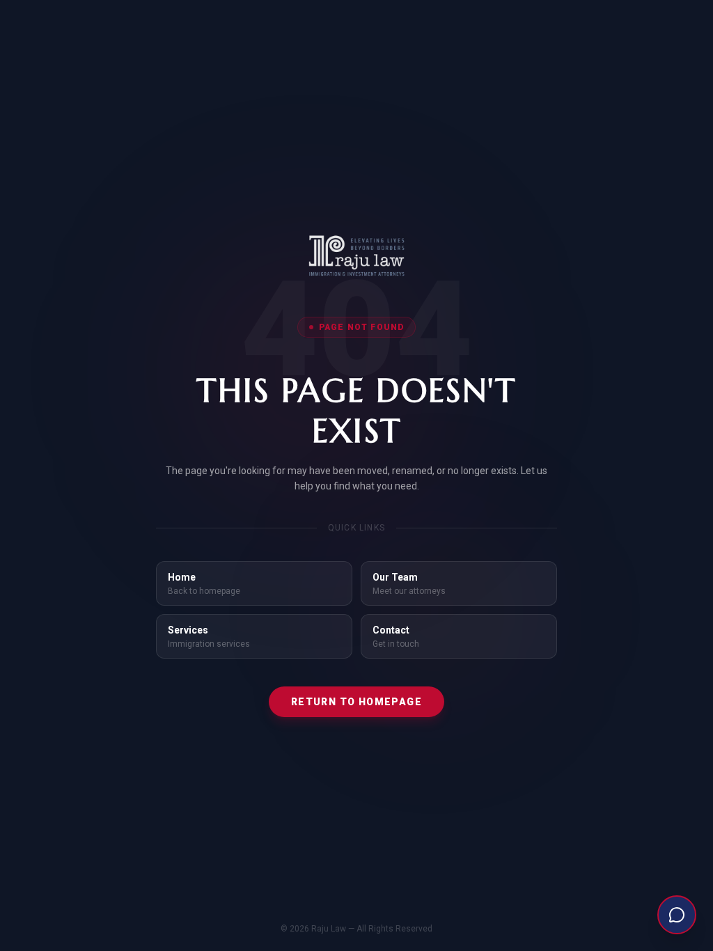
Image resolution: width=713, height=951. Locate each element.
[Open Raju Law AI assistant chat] (676, 914)
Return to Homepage (356, 701)
